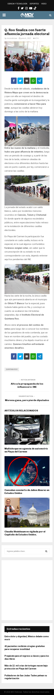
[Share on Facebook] (14, 81)
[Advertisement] (27, 590)
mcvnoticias (12, 38)
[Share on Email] (27, 81)
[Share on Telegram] (39, 81)
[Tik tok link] (35, 8)
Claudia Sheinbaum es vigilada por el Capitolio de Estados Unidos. (24, 533)
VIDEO (43, 4)
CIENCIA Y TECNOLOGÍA (17, 4)
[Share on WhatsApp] (33, 81)
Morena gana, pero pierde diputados (27, 400)
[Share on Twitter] (20, 81)
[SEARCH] (46, 551)
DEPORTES (34, 4)
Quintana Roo (12, 369)
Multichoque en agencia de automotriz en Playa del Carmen (26, 450)
